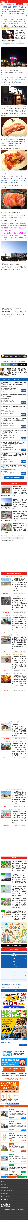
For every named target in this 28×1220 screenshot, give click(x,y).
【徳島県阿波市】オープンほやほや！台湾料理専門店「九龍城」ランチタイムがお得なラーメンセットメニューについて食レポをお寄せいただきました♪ (19, 817)
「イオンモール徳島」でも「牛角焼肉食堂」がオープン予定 (13, 180)
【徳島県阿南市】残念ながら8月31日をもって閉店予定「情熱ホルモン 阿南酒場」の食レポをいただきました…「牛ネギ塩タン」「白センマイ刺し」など (19, 681)
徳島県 (12, 16)
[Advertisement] (14, 557)
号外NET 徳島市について (7, 1199)
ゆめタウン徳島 (13, 537)
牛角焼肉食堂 (16, 80)
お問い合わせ (5, 1193)
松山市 (3, 987)
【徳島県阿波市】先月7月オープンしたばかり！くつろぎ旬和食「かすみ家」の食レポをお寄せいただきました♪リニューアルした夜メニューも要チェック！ (19, 797)
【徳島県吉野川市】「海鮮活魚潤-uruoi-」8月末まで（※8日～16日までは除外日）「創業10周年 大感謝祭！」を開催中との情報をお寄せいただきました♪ (19, 643)
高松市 (19, 984)
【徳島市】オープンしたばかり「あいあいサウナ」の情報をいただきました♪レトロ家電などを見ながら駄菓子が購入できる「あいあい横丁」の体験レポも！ (19, 730)
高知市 (18, 987)
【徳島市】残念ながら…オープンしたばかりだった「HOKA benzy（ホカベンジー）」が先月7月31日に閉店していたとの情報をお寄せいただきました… (19, 604)
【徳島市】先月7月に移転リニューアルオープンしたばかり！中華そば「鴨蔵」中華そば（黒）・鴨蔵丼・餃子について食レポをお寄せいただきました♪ (19, 623)
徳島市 (14, 984)
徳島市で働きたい (8, 379)
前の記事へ (6, 361)
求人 (14, 4)
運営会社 (4, 1184)
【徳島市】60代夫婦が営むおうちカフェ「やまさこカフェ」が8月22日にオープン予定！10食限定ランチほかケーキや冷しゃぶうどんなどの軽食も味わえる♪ (19, 662)
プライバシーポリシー (7, 1196)
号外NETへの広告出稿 (7, 1190)
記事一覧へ (14, 361)
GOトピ (2, 4)
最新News (9, 4)
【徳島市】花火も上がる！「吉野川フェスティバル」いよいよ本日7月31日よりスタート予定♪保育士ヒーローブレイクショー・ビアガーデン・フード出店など (19, 584)
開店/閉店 (20, 4)
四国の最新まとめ (6, 984)
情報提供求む (5, 1187)
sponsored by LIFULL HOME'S (18, 1106)
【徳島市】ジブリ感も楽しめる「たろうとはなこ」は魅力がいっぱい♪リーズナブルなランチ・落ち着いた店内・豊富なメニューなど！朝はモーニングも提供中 (19, 749)
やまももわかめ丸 (11, 540)
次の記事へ (22, 361)
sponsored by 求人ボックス (19, 379)
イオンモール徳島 (5, 537)
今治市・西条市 (11, 987)
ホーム (3, 1181)
